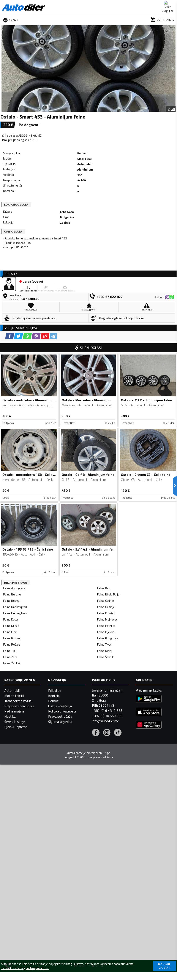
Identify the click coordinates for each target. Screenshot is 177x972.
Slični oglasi (91, 347)
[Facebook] (96, 733)
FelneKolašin (106, 613)
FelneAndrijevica (14, 588)
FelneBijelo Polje (108, 594)
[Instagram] (107, 733)
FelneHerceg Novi (15, 613)
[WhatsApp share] (27, 336)
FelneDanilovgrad (15, 607)
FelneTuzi (9, 650)
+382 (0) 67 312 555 (107, 710)
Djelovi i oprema (15, 726)
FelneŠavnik (105, 657)
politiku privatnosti (37, 968)
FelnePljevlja (105, 632)
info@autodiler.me (105, 720)
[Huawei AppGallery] (149, 725)
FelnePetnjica (106, 625)
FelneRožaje (11, 644)
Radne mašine (14, 711)
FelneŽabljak (12, 663)
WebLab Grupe (101, 753)
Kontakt (54, 695)
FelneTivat (104, 644)
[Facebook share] (9, 336)
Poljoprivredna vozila (19, 706)
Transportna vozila (18, 700)
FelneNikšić (11, 625)
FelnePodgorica (107, 638)
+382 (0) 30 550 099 (107, 715)
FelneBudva (11, 600)
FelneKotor (10, 619)
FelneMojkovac (107, 619)
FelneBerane (12, 594)
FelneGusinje (106, 607)
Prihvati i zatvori (164, 966)
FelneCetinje (105, 600)
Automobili (12, 690)
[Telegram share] (53, 336)
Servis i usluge (14, 721)
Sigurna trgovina (60, 721)
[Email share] (45, 336)
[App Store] (149, 712)
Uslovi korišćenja (60, 706)
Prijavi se (54, 690)
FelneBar (103, 588)
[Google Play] (149, 699)
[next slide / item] (173, 68)
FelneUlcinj (104, 650)
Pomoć (53, 700)
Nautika (10, 716)
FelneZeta (10, 657)
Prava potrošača (60, 716)
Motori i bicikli (14, 695)
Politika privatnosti (62, 711)
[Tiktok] (118, 733)
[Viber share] (36, 336)
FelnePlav (10, 632)
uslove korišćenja (12, 968)
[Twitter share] (18, 336)
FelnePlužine (12, 638)
